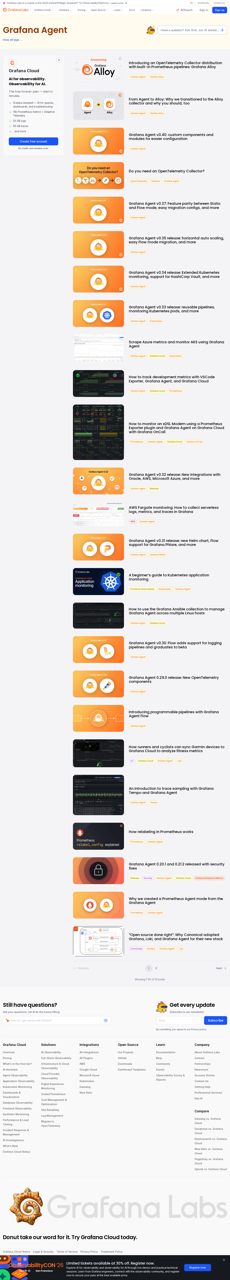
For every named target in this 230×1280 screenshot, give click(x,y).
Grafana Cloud (42, 9)
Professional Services (208, 1092)
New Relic (86, 1092)
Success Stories (205, 1075)
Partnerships (203, 1063)
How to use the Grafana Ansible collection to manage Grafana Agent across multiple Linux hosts (177, 611)
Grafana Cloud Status (16, 1151)
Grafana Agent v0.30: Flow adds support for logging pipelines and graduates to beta (175, 645)
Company (146, 9)
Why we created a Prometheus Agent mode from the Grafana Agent (176, 900)
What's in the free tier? (17, 1063)
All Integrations (89, 1052)
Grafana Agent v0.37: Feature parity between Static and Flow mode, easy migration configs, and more (175, 205)
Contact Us (201, 1081)
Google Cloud (88, 1069)
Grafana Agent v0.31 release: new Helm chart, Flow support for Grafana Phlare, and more (173, 542)
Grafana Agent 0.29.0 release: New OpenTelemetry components (174, 679)
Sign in (203, 10)
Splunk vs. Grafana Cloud (211, 1169)
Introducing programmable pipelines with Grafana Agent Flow (174, 714)
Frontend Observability (17, 1108)
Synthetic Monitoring (16, 1114)
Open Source (98, 9)
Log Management (52, 1115)
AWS (82, 1063)
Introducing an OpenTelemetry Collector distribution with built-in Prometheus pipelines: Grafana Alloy (175, 65)
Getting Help (202, 1086)
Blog (159, 1058)
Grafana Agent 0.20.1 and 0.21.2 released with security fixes (177, 866)
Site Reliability (50, 1109)
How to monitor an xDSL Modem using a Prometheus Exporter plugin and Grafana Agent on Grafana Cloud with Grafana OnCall (176, 427)
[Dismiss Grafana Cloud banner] (59, 60)
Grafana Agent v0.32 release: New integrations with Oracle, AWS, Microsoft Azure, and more (174, 476)
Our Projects (125, 1052)
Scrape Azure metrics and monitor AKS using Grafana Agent (176, 344)
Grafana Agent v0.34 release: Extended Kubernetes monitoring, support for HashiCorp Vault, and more (174, 274)
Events (160, 1069)
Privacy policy (198, 1029)
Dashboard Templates (132, 1069)
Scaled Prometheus (53, 1094)
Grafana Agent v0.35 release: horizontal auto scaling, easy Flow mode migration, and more (176, 240)
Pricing (81, 9)
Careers (199, 1058)
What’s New (10, 1145)
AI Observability (51, 1052)
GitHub (122, 1058)
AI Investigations (13, 1140)
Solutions (64, 9)
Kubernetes (87, 1081)
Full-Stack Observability (56, 1058)
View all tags (12, 39)
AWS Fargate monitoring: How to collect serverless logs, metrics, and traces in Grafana (174, 509)
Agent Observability (15, 1075)
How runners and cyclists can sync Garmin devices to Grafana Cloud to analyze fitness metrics (176, 749)
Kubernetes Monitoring (17, 1086)
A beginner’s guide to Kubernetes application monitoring (169, 577)
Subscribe (215, 1020)
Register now (197, 1267)
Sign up (219, 10)
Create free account (33, 141)
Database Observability (18, 1102)
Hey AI (199, 1098)
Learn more (117, 3)
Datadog (85, 1086)
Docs (132, 9)
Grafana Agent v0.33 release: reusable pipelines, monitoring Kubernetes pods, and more (172, 309)
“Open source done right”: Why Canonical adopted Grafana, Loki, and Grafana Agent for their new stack (176, 936)
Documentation (165, 1052)
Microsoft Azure (89, 1075)
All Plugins (86, 1058)
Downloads (125, 1063)
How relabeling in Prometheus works (161, 831)
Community (163, 1063)
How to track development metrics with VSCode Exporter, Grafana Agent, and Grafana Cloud (172, 379)
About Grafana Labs (207, 1052)
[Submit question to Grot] (222, 30)
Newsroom (201, 1069)
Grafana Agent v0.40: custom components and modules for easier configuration (171, 136)
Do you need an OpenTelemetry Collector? (166, 171)
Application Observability (18, 1081)
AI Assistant (10, 1069)
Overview (9, 1052)
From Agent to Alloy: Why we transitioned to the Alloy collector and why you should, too (176, 101)
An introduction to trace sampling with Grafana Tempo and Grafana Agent (171, 790)
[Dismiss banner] (224, 1260)
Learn (117, 9)
